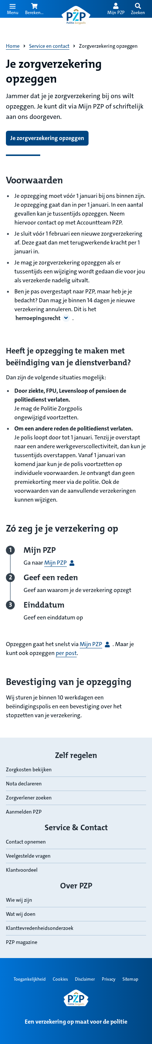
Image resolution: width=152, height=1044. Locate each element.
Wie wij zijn (19, 900)
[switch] (138, 9)
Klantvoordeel (22, 870)
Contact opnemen (26, 841)
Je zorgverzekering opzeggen (47, 138)
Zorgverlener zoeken (29, 797)
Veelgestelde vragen (28, 855)
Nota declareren (24, 783)
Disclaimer (85, 979)
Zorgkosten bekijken (29, 769)
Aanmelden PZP (24, 811)
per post (66, 653)
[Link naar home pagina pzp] (76, 15)
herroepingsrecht (38, 318)
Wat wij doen (20, 914)
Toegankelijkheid (30, 979)
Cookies (60, 979)
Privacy (108, 979)
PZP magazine (21, 942)
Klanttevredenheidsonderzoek (39, 928)
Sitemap (130, 979)
